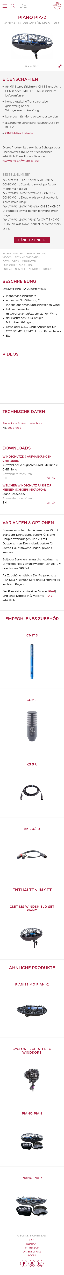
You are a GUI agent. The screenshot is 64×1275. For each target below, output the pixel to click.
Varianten (29, 261)
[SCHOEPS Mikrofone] (57, 6)
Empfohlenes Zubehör (18, 265)
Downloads (11, 261)
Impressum (32, 1247)
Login (32, 1255)
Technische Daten (27, 257)
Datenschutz (32, 1251)
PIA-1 (51, 591)
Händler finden (32, 240)
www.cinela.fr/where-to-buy (21, 160)
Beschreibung (36, 253)
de (23, 5)
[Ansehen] (48, 478)
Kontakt (32, 1243)
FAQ (31, 1240)
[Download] (53, 478)
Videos (7, 257)
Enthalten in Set (14, 268)
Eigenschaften (13, 253)
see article (14, 427)
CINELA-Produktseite (19, 133)
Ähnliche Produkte (42, 268)
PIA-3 (49, 595)
